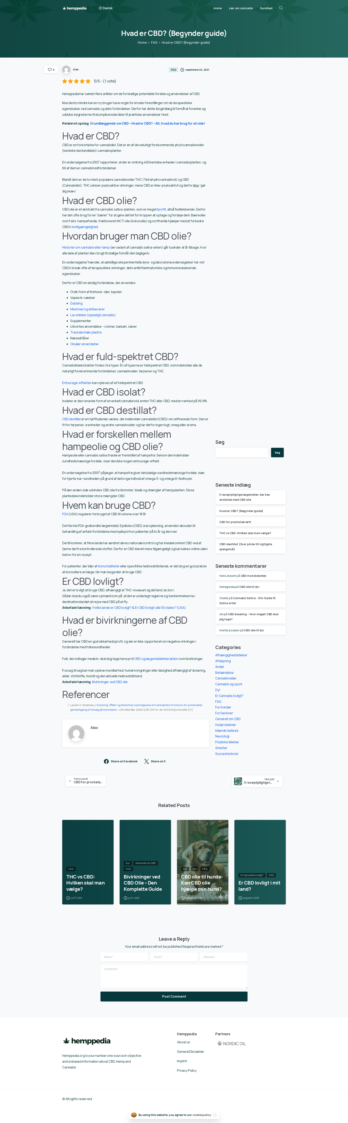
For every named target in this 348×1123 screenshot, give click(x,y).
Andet (219, 667)
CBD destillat (71, 419)
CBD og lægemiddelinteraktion (156, 658)
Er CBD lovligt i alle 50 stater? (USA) (160, 607)
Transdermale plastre (86, 332)
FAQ (154, 42)
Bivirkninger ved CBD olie (110, 682)
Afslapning (223, 661)
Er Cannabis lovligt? (229, 696)
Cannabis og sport (228, 684)
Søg (220, 442)
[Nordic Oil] (231, 1043)
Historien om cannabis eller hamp (86, 247)
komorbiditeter (109, 566)
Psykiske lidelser (227, 742)
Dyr (217, 690)
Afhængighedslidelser (231, 655)
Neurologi (222, 736)
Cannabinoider (226, 678)
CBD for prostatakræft (235, 522)
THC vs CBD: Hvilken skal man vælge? (245, 533)
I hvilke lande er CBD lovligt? (112, 607)
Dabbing (76, 303)
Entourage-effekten (77, 383)
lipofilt (161, 209)
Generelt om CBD (228, 719)
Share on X (158, 761)
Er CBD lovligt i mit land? (259, 886)
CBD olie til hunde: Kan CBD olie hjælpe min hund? (202, 883)
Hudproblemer (225, 725)
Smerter (221, 748)
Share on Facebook (124, 761)
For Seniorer (224, 713)
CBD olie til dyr (249, 587)
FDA (65, 514)
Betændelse (224, 672)
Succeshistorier (227, 753)
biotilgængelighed (84, 227)
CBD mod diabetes (253, 576)
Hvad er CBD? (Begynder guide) (241, 511)
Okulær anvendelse (84, 344)
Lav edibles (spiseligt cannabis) (93, 315)
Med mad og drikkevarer (87, 309)
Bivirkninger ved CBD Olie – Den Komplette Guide (143, 883)
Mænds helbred (226, 730)
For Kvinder (223, 707)
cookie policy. (202, 1115)
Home (142, 42)
